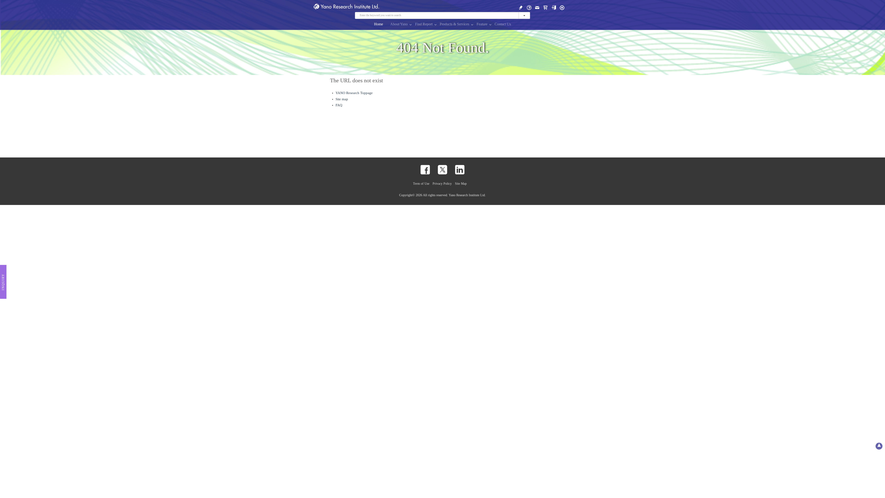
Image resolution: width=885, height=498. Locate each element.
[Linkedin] (459, 169)
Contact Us (503, 24)
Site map (342, 99)
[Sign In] (554, 7)
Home (378, 24)
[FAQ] (529, 7)
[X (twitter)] (442, 169)
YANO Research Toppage (354, 93)
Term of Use (421, 183)
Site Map (461, 183)
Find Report (424, 24)
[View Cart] (545, 7)
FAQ (339, 105)
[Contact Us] (537, 7)
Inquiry (3, 282)
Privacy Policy (442, 183)
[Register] (521, 7)
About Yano (399, 24)
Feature (482, 24)
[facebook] (425, 169)
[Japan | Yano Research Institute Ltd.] (562, 7)
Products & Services (454, 24)
